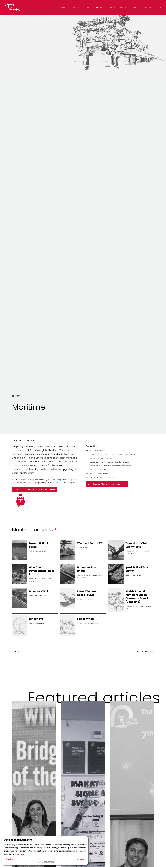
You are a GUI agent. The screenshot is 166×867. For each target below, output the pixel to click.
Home (62, 7)
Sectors (99, 7)
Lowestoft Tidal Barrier (38, 545)
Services (112, 7)
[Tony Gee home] (12, 7)
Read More (19, 854)
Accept (80, 859)
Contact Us (148, 7)
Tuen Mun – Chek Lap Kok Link (136, 545)
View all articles (143, 651)
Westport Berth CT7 (89, 543)
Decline (9, 859)
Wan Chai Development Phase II (41, 571)
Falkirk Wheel (85, 619)
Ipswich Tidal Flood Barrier (137, 569)
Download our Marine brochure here (104, 484)
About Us (73, 7)
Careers (134, 7)
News (122, 7)
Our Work (87, 7)
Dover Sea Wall (38, 591)
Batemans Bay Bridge (86, 569)
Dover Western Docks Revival (86, 593)
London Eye (36, 619)
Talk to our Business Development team (32, 489)
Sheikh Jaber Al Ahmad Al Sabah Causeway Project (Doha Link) (136, 597)
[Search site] (159, 7)
